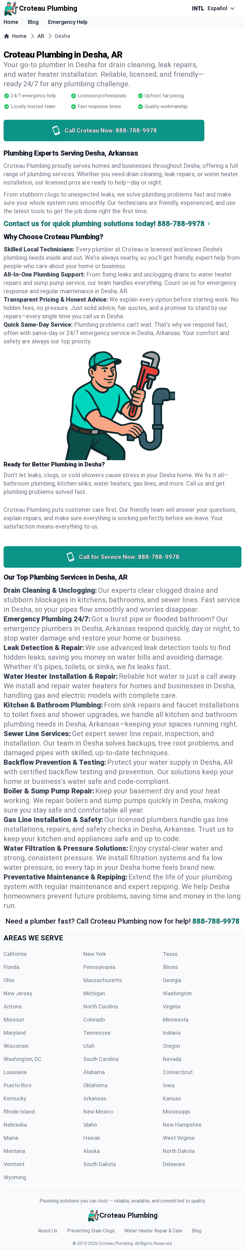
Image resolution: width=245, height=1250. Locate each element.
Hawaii (91, 1138)
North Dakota (179, 1151)
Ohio (9, 980)
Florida (11, 967)
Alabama (94, 1072)
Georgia (172, 980)
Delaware (174, 1164)
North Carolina (100, 1006)
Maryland (15, 1033)
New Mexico (98, 1111)
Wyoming (15, 1177)
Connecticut (178, 1072)
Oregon (171, 1046)
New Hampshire (182, 1125)
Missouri (14, 1019)
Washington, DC (23, 1059)
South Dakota (99, 1164)
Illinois (170, 967)
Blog (33, 22)
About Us (47, 1231)
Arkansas (94, 1098)
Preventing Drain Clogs (91, 1231)
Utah (89, 1046)
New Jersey (18, 993)
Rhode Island (19, 1111)
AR (40, 36)
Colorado (94, 1019)
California (15, 954)
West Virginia (179, 1138)
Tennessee (97, 1033)
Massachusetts (102, 980)
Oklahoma (95, 1085)
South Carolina (101, 1059)
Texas (170, 954)
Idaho (90, 1125)
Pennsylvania (99, 967)
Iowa (168, 1085)
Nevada (172, 1059)
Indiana (171, 1033)
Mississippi (176, 1111)
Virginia (171, 1006)
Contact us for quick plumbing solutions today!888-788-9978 (104, 223)
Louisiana (15, 1072)
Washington (177, 993)
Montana (14, 1151)
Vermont (14, 1164)
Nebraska (15, 1125)
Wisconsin (16, 1046)
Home (11, 22)
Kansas (172, 1098)
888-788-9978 (216, 921)
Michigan (94, 993)
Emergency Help (68, 22)
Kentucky (15, 1098)
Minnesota (176, 1019)
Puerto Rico (17, 1085)
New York (94, 954)
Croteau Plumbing (116, 1243)
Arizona (13, 1006)
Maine (11, 1138)
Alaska (91, 1151)
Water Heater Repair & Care (153, 1231)
